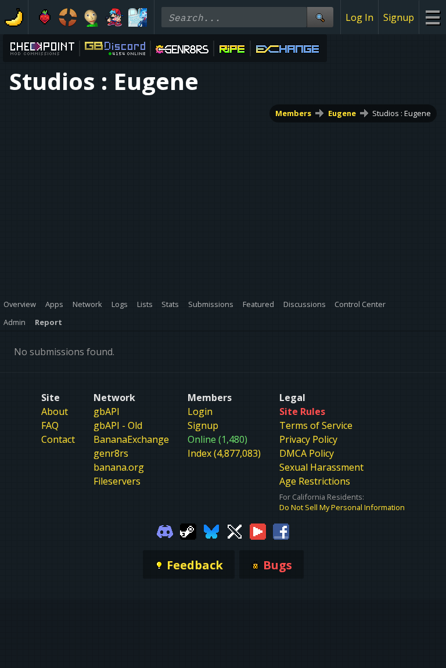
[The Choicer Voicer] (137, 17)
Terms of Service (316, 425)
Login (200, 411)
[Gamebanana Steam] (188, 530)
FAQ (50, 425)
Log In (359, 17)
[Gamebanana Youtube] (258, 530)
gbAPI (106, 411)
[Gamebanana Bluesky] (211, 530)
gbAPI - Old (117, 425)
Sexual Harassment (321, 467)
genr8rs (110, 453)
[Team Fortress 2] (68, 17)
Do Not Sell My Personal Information (342, 507)
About (54, 411)
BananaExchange (131, 439)
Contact (58, 439)
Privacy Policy (308, 439)
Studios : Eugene (401, 113)
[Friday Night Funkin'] (114, 17)
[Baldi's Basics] (91, 17)
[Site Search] (320, 17)
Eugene (342, 113)
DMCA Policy (306, 453)
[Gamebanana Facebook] (281, 530)
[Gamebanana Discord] (165, 530)
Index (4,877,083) (224, 453)
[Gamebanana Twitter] (234, 530)
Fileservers (117, 481)
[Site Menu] (432, 17)
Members (293, 113)
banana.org (118, 467)
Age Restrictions (314, 481)
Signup (398, 17)
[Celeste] (44, 17)
